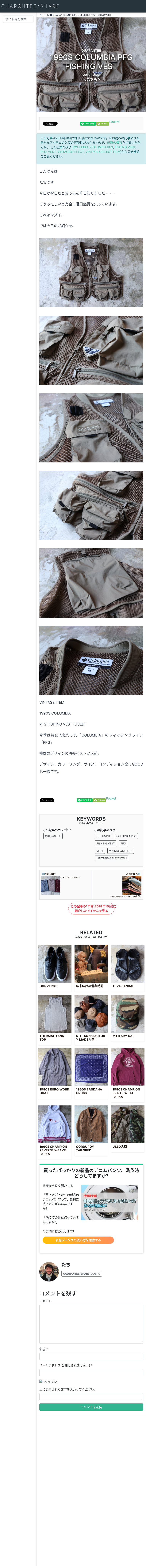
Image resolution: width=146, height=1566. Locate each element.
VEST (52, 152)
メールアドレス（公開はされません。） (64, 1365)
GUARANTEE (53, 836)
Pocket (114, 122)
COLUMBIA (81, 147)
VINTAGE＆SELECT (70, 152)
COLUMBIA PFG (101, 147)
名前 (42, 1349)
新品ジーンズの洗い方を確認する (78, 1240)
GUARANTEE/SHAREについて (81, 1273)
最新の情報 (114, 143)
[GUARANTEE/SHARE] (30, 6)
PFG (43, 152)
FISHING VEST (125, 147)
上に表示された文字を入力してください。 (68, 1389)
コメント (45, 1301)
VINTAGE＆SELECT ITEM (103, 152)
